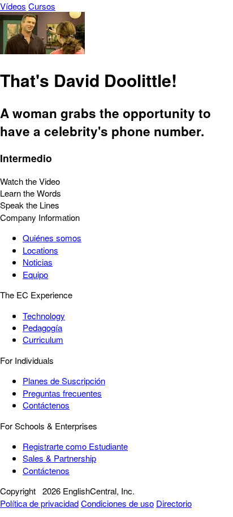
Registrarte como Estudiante (75, 446)
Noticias (38, 262)
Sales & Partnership (59, 458)
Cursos (41, 6)
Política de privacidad (39, 503)
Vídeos (13, 6)
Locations (40, 250)
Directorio (174, 503)
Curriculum (43, 339)
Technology (44, 316)
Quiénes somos (52, 238)
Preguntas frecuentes (62, 393)
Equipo (35, 274)
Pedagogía (42, 327)
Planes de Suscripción (64, 380)
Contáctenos (46, 405)
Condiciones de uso (117, 503)
